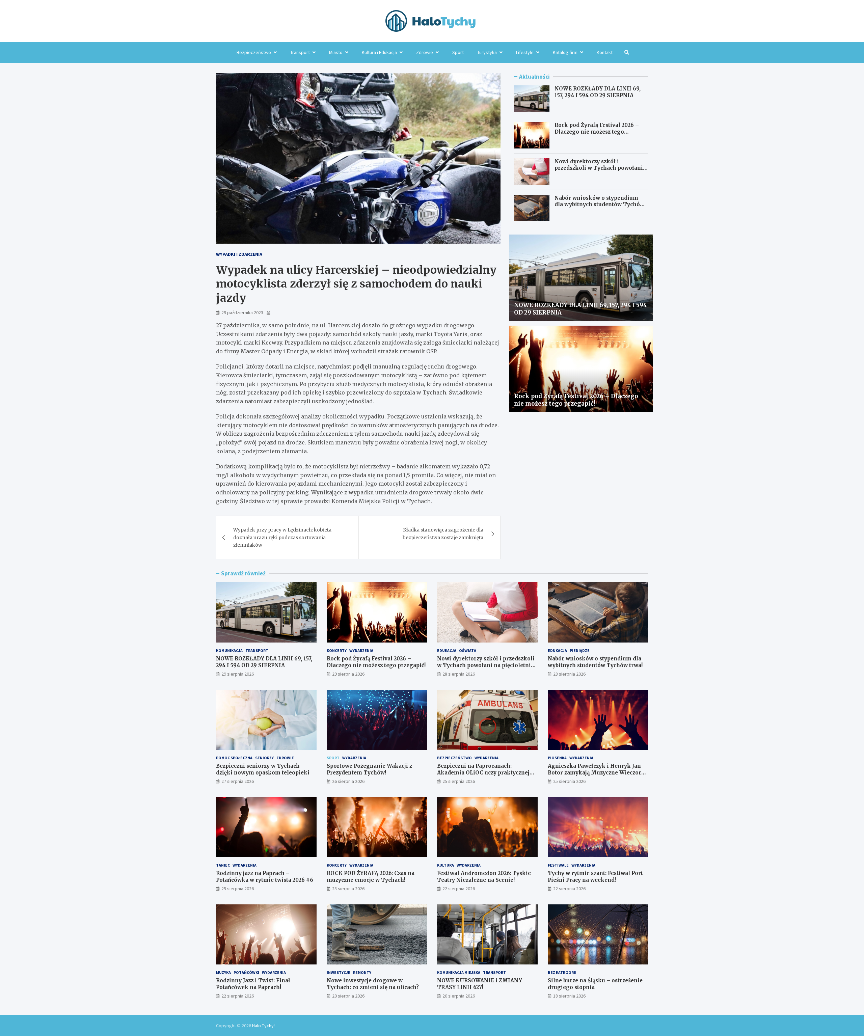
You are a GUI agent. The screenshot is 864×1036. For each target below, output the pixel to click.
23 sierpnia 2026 (348, 888)
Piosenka (557, 757)
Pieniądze (580, 650)
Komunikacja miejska (458, 972)
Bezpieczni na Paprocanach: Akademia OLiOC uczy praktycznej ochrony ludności (483, 772)
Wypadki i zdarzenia (239, 254)
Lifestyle (525, 52)
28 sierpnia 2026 (458, 674)
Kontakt (605, 52)
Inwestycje (338, 972)
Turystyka (487, 52)
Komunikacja (229, 650)
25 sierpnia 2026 (458, 781)
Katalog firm (565, 52)
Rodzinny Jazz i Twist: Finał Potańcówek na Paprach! (253, 983)
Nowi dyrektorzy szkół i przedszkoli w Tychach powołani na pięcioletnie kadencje (599, 168)
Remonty (362, 972)
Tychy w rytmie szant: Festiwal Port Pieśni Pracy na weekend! (595, 876)
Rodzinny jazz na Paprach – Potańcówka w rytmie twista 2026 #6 (264, 876)
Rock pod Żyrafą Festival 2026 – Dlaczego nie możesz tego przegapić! (597, 131)
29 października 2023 (242, 312)
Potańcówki (246, 972)
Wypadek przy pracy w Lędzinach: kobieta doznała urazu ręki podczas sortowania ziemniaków (282, 537)
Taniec (223, 865)
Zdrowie (424, 52)
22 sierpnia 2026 (458, 888)
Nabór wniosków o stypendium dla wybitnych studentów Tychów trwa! (599, 204)
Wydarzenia (361, 650)
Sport (458, 52)
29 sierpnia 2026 (237, 674)
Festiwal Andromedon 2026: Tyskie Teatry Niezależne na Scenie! (484, 876)
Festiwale (558, 865)
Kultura (445, 865)
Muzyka (223, 972)
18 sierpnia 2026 (569, 996)
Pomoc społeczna (234, 757)
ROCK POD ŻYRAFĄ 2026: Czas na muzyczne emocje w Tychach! (370, 876)
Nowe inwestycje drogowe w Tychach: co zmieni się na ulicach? (373, 983)
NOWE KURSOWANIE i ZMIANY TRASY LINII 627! (479, 983)
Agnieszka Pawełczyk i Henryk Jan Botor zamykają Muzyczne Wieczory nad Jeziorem (596, 772)
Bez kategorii (562, 972)
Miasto (336, 52)
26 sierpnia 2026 (348, 781)
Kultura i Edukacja (379, 52)
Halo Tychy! (263, 1026)
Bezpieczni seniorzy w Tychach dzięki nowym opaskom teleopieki (262, 769)
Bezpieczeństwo (254, 52)
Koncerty (337, 650)
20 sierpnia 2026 (348, 996)
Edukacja (446, 650)
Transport (300, 52)
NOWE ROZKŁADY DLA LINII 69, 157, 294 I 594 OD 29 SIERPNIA (598, 92)
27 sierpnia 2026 (237, 781)
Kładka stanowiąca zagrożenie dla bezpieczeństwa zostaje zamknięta (443, 533)
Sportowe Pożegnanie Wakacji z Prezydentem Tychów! (369, 769)
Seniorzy (264, 757)
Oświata (467, 650)
